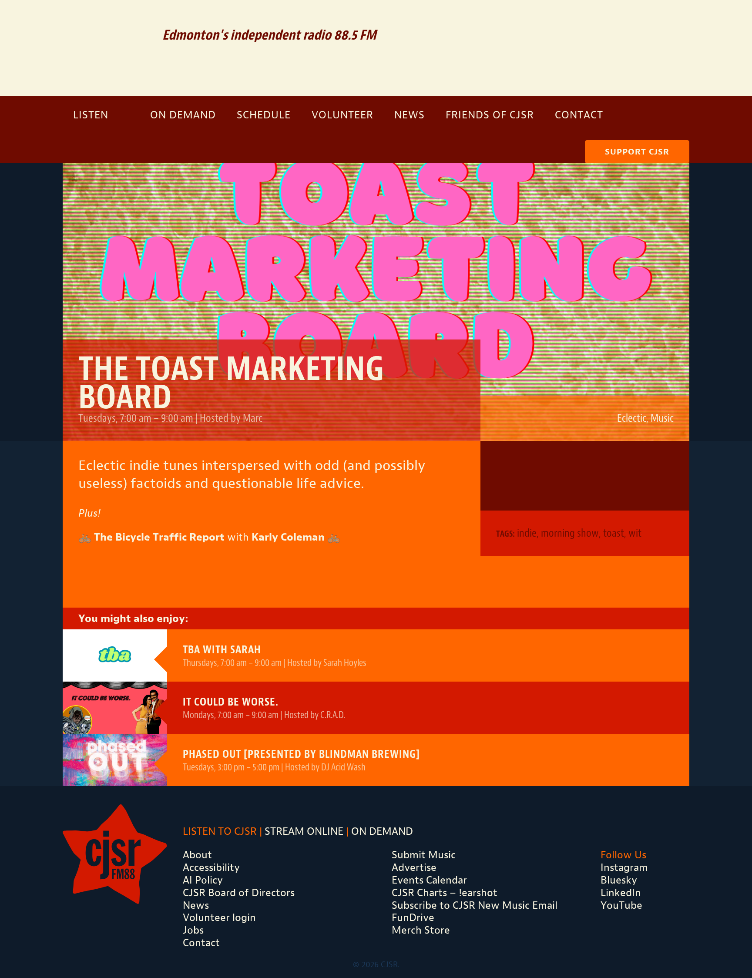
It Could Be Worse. (231, 702)
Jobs (193, 930)
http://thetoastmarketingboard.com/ (585, 476)
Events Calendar (429, 880)
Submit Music (424, 855)
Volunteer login (219, 917)
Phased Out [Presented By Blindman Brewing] (301, 754)
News (409, 115)
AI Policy (203, 880)
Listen (90, 115)
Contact (579, 115)
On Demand (183, 115)
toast (613, 533)
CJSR (106, 46)
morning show (570, 533)
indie (527, 533)
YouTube (621, 905)
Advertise (414, 867)
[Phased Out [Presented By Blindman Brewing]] (115, 760)
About (197, 855)
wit (634, 533)
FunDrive (413, 917)
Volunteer (342, 115)
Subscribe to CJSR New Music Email (474, 905)
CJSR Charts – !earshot (444, 893)
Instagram (666, 19)
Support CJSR (637, 151)
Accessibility (211, 867)
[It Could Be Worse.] (115, 708)
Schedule (264, 115)
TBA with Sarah (222, 649)
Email (577, 19)
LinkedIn (621, 893)
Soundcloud (608, 19)
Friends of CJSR (490, 115)
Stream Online (304, 831)
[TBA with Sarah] (115, 655)
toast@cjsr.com (515, 476)
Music (662, 418)
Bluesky (619, 880)
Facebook (638, 19)
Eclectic (631, 418)
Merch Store (421, 930)
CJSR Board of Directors (239, 893)
